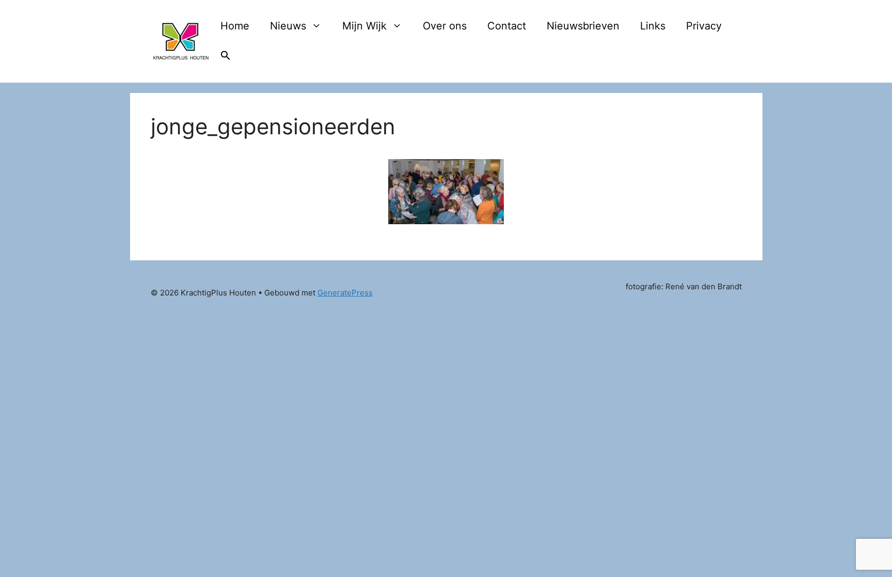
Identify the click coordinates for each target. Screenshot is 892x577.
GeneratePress (345, 293)
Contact (506, 26)
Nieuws (288, 26)
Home (234, 26)
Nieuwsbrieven (583, 26)
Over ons (445, 26)
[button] (225, 56)
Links (652, 26)
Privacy (704, 26)
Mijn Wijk (364, 26)
